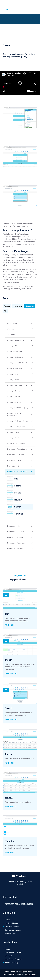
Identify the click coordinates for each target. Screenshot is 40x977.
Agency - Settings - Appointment (14, 414)
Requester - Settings (15, 548)
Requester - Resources (16, 543)
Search (17, 506)
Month (17, 492)
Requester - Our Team (15, 532)
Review (18, 499)
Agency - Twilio (13, 432)
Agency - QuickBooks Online (17, 385)
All (5, 311)
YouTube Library (11, 923)
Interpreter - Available (15, 455)
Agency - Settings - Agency (17, 408)
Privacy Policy (10, 933)
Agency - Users (13, 438)
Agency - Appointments (16, 340)
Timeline (18, 513)
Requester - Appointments (17, 471)
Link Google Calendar (13, 959)
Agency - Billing (13, 346)
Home (7, 920)
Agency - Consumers (15, 351)
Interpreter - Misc (13, 466)
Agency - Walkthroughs (16, 443)
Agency (7, 306)
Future (17, 485)
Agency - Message (14, 380)
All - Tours (11, 334)
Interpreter (18, 306)
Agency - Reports (14, 391)
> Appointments (24, 7)
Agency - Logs (12, 374)
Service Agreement (13, 930)
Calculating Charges (13, 952)
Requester (30, 306)
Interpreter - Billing (14, 460)
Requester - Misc (13, 526)
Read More (10, 625)
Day (16, 478)
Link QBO (8, 956)
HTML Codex (31, 974)
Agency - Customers (15, 357)
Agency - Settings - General (17, 421)
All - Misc (10, 329)
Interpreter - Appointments (17, 449)
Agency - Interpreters (15, 368)
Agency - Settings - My (16, 426)
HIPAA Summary (11, 963)
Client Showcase (12, 927)
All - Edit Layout (13, 323)
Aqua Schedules (13, 3)
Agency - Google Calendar (17, 363)
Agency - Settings (14, 402)
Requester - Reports (15, 537)
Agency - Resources (14, 396)
